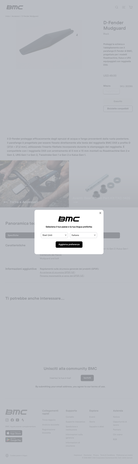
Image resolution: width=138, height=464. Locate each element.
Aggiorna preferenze (69, 244)
